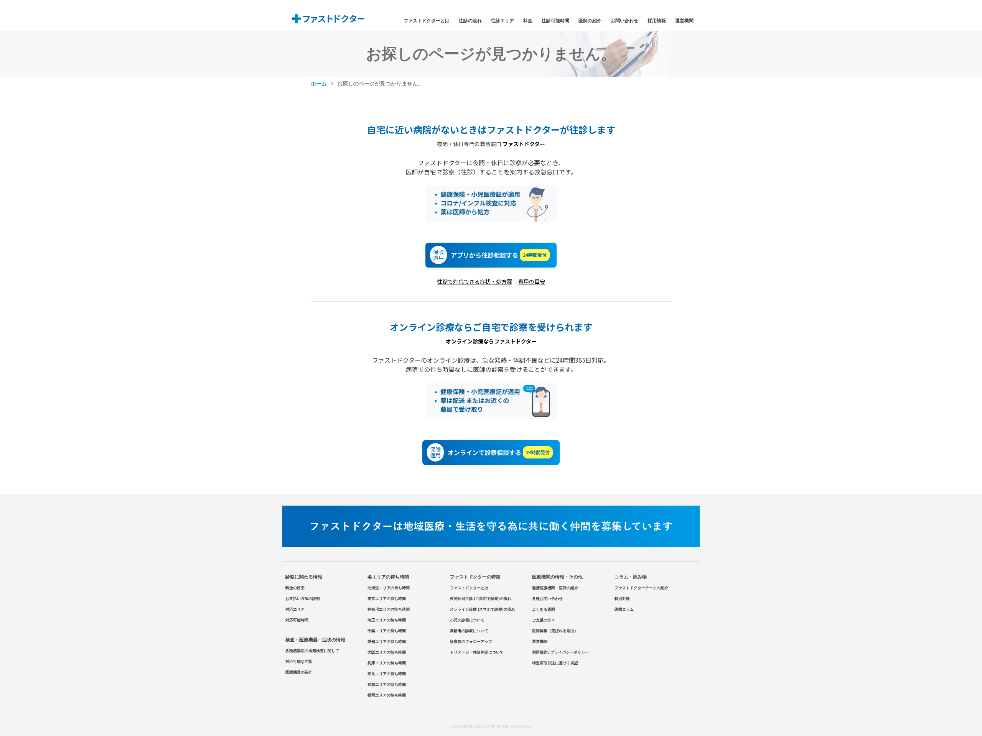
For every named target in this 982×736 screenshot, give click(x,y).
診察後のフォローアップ (471, 641)
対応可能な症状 (298, 661)
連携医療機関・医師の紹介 (555, 587)
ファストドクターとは (427, 20)
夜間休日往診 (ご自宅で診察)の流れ (480, 598)
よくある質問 (543, 609)
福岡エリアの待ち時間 (386, 695)
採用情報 (657, 20)
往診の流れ (470, 20)
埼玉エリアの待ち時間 (386, 620)
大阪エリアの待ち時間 (386, 652)
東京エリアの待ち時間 (386, 598)
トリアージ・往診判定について (477, 652)
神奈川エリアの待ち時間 (388, 609)
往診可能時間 (555, 20)
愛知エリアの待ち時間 (386, 641)
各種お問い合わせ (547, 598)
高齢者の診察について (469, 630)
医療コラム (624, 609)
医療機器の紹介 (298, 672)
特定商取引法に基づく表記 (555, 662)
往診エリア (502, 20)
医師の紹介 (589, 20)
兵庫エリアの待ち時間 (386, 662)
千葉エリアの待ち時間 (386, 630)
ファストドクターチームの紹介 (641, 587)
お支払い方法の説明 (302, 598)
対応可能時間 (296, 620)
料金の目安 (295, 587)
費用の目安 (531, 281)
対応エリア (295, 609)
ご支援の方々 (543, 620)
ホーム (319, 83)
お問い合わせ (624, 20)
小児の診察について (467, 620)
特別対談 (622, 598)
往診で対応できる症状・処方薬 (474, 281)
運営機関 (684, 20)
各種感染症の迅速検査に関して (312, 650)
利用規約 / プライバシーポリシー (560, 652)
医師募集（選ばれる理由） (555, 630)
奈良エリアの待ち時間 (386, 673)
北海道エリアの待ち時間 (388, 587)
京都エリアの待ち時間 (386, 684)
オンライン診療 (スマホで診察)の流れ (482, 609)
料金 (527, 20)
